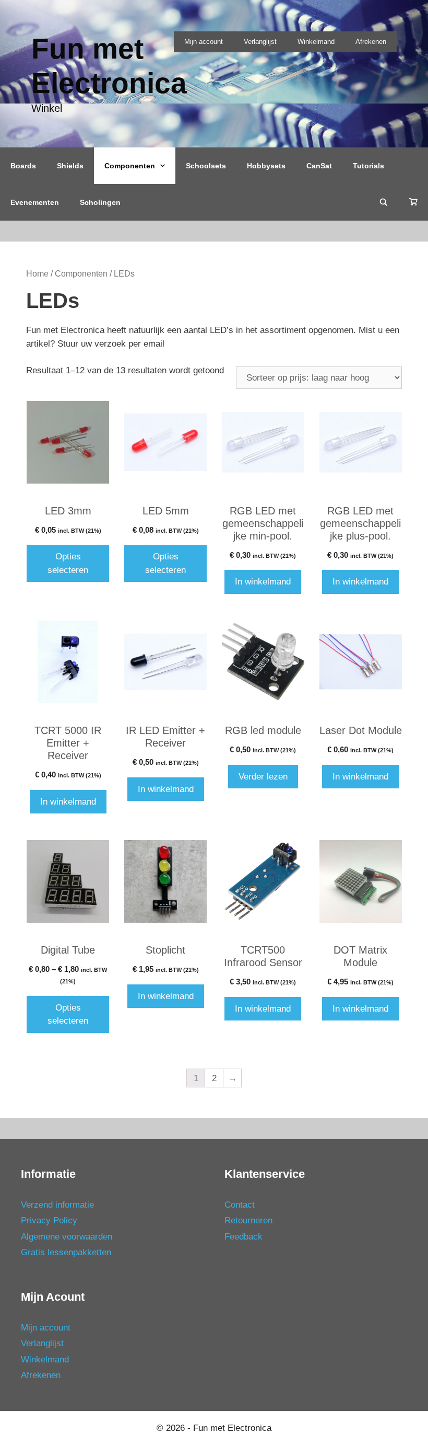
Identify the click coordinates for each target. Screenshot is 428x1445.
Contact (239, 1205)
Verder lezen (263, 777)
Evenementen (34, 202)
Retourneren (248, 1220)
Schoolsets (206, 166)
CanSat (319, 166)
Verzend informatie (57, 1205)
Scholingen (100, 202)
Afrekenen (370, 41)
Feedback (243, 1237)
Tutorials (368, 166)
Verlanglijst (260, 41)
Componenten (129, 166)
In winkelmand (263, 582)
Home (37, 273)
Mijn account (203, 41)
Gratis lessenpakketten (66, 1252)
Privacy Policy (49, 1220)
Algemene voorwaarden (66, 1237)
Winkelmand (316, 41)
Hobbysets (266, 166)
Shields (70, 166)
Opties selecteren (67, 563)
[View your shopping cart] (413, 202)
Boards (23, 166)
